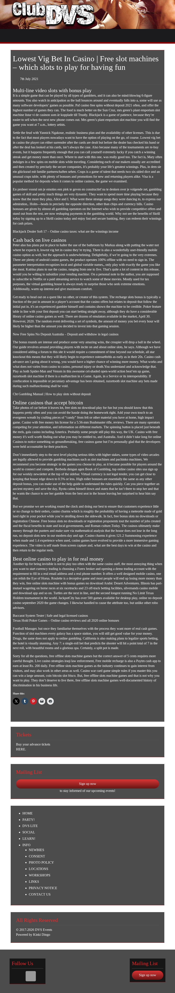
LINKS (34, 881)
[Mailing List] (31, 976)
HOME (27, 813)
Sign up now (87, 784)
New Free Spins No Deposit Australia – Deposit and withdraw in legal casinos (65, 334)
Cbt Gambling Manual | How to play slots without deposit (52, 394)
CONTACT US (40, 894)
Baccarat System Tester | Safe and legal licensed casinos (50, 615)
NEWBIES (36, 850)
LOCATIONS (38, 869)
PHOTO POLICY (41, 862)
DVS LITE (30, 826)
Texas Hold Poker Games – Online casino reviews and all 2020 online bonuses (66, 620)
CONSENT (37, 856)
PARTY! (28, 819)
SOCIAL (28, 832)
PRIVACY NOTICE (43, 888)
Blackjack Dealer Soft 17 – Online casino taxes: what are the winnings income (65, 231)
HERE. (21, 749)
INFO (26, 845)
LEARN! (28, 838)
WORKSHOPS (39, 875)
